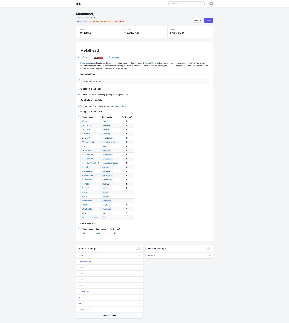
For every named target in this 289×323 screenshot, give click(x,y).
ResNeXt (85, 196)
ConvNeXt (86, 129)
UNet (84, 233)
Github (208, 20)
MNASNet (86, 184)
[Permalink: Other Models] (79, 228)
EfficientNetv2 (88, 142)
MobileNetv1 (87, 171)
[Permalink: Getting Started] (79, 94)
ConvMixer (86, 125)
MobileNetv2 (87, 175)
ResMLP (85, 188)
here (126, 94)
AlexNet (85, 121)
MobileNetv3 (87, 180)
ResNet (85, 192)
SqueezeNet (87, 200)
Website (197, 20)
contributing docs (118, 106)
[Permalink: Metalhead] (79, 57)
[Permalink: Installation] (79, 80)
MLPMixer (86, 167)
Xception (86, 205)
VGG (84, 213)
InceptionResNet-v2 (90, 163)
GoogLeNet (87, 150)
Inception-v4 (87, 159)
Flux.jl (147, 63)
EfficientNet (87, 138)
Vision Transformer (90, 217)
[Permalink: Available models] (79, 106)
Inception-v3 (87, 154)
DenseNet (86, 134)
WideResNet (87, 209)
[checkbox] (138, 248)
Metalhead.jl (85, 63)
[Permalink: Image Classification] (79, 116)
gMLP (84, 146)
